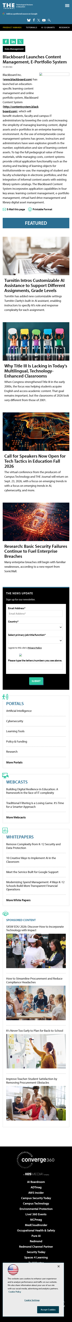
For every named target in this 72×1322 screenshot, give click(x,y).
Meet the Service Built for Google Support (32, 872)
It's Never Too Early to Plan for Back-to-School (34, 1031)
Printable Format (42, 209)
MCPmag (36, 1220)
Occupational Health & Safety (36, 1230)
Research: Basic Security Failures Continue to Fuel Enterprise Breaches (35, 551)
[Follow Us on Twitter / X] (38, 20)
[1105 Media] (36, 1174)
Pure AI (36, 1236)
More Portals (14, 762)
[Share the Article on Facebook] (6, 41)
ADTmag (36, 1187)
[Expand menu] (67, 6)
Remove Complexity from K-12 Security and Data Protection (33, 846)
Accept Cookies (48, 1309)
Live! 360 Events (36, 1214)
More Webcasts (16, 817)
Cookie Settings (32, 1300)
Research (64, 27)
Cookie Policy (15, 1291)
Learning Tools (15, 731)
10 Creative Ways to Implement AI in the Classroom (31, 860)
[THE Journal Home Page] (18, 5)
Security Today (36, 1252)
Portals (15, 703)
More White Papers (18, 900)
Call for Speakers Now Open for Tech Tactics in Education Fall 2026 (35, 461)
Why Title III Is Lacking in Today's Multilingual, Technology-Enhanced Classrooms (35, 371)
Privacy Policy (35, 647)
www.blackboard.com (17, 79)
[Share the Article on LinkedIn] (13, 41)
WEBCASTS (17, 782)
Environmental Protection (36, 1209)
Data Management (14, 48)
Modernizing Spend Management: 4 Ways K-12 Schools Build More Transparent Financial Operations (35, 885)
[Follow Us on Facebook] (33, 20)
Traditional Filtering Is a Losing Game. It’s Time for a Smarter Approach (35, 805)
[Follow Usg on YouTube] (44, 20)
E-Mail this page (16, 209)
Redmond (36, 1241)
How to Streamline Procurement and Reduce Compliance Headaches (34, 980)
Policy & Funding (16, 741)
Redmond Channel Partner (36, 1246)
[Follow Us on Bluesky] (28, 20)
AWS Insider (36, 1193)
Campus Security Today (36, 1198)
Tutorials (31, 27)
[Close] (58, 1266)
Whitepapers (20, 837)
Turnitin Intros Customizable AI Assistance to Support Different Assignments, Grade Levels (34, 285)
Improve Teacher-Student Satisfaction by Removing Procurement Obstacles (31, 1080)
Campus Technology (36, 1203)
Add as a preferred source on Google (21, 13)
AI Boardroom (36, 1182)
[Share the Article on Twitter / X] (20, 41)
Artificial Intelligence (19, 711)
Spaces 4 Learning (36, 1257)
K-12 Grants (48, 27)
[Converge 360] (36, 1160)
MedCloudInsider (36, 1225)
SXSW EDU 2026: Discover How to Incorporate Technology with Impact (35, 928)
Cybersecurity (14, 721)
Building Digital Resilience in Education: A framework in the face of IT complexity (32, 791)
